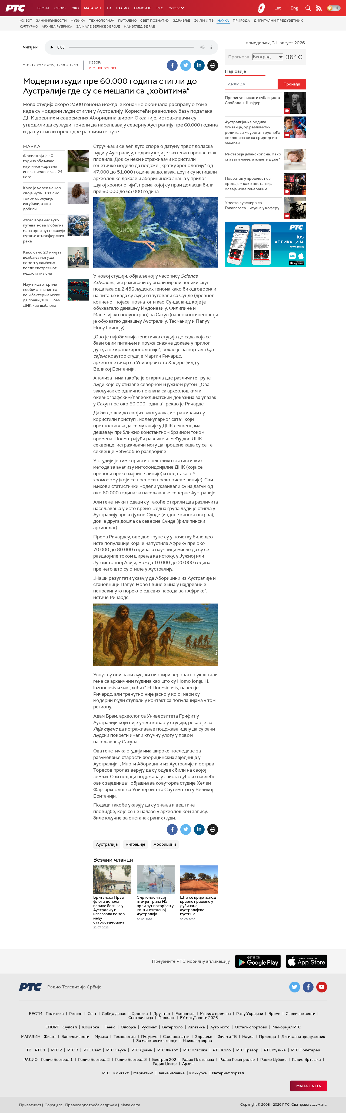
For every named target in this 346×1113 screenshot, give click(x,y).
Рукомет (149, 1027)
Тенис (110, 1027)
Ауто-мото (219, 1027)
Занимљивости (51, 20)
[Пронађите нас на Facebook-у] (308, 987)
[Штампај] (212, 65)
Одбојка (128, 1027)
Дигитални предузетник (278, 20)
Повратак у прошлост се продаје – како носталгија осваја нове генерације (248, 183)
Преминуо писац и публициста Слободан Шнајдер (252, 100)
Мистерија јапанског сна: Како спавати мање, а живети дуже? (253, 157)
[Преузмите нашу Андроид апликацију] (258, 961)
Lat (277, 8)
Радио (122, 8)
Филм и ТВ (204, 20)
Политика (55, 1013)
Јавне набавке (171, 1073)
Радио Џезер (165, 1063)
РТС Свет (92, 1050)
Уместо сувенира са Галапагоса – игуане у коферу (252, 205)
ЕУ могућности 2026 (199, 1017)
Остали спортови (251, 1027)
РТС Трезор (247, 1050)
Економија (185, 1013)
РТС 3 (72, 1050)
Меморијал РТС (286, 1027)
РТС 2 (56, 1050)
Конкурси (198, 1073)
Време (274, 1013)
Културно (29, 26)
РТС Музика (275, 1050)
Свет (92, 1013)
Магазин (92, 8)
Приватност (30, 1104)
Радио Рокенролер (237, 1059)
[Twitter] (185, 65)
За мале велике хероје (98, 26)
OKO (75, 8)
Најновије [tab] (235, 71)
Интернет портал (228, 1073)
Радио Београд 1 (57, 1059)
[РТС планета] (261, 8)
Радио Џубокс (273, 1059)
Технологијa (101, 20)
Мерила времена (215, 1013)
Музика (78, 20)
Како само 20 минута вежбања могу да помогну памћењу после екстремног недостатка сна (42, 263)
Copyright (53, 1104)
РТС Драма (141, 1050)
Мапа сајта (308, 1086)
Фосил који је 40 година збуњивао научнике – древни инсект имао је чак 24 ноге (42, 166)
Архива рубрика (57, 26)
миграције (135, 844)
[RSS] (319, 8)
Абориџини (165, 844)
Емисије (142, 8)
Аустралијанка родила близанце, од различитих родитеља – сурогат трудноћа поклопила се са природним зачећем (252, 132)
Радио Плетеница (198, 1059)
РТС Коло (222, 1050)
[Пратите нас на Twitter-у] (294, 987)
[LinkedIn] (199, 65)
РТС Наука (116, 1050)
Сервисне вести (300, 1013)
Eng (294, 8)
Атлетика (196, 1027)
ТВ (109, 8)
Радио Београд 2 (94, 1059)
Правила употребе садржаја (91, 1104)
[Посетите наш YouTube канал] (321, 987)
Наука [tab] (32, 146)
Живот (26, 20)
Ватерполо (172, 1027)
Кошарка (90, 1027)
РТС (160, 8)
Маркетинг (143, 1073)
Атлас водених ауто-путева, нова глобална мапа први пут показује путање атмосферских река (44, 231)
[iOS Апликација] (261, 244)
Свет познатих (154, 20)
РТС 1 (40, 1050)
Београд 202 (164, 1059)
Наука (223, 20)
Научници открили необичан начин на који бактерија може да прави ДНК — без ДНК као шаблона (41, 295)
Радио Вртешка (306, 1059)
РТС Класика (195, 1050)
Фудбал (69, 1027)
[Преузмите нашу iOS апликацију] (306, 961)
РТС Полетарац (305, 1050)
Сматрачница (140, 1017)
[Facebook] (172, 65)
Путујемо (127, 20)
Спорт (60, 8)
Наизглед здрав (139, 26)
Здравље (181, 20)
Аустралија (107, 844)
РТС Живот (167, 1050)
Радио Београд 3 (131, 1059)
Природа (241, 20)
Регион (75, 1013)
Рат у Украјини (249, 1013)
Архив (188, 1063)
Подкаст (166, 1017)
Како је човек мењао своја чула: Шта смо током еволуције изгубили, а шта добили (42, 198)
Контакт (121, 1073)
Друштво (161, 1013)
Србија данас (114, 1013)
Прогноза (238, 57)
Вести (43, 8)
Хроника (140, 1013)
